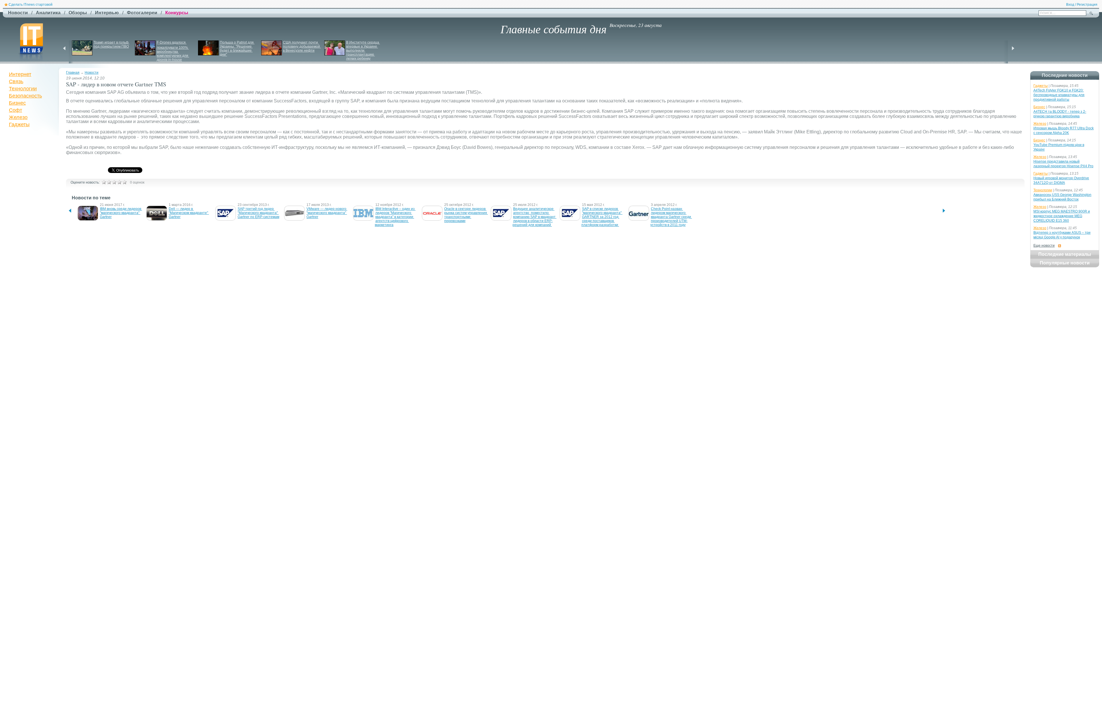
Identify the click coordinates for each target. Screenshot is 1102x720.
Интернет (20, 74)
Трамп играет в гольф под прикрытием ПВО (111, 44)
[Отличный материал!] (124, 182)
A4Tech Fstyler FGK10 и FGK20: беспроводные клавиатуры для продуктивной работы (1058, 95)
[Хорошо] (119, 182)
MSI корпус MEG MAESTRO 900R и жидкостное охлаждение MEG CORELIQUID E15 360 (1061, 216)
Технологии (23, 89)
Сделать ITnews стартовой (31, 5)
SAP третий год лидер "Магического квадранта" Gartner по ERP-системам (258, 213)
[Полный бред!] (103, 182)
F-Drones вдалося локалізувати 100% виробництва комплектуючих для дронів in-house (173, 51)
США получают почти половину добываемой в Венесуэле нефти (302, 46)
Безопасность (25, 96)
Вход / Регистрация (1081, 5)
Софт (15, 110)
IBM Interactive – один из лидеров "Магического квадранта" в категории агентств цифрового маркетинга (395, 217)
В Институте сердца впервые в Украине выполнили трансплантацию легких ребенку (363, 50)
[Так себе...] (114, 182)
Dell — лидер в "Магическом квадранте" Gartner (189, 213)
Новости (91, 73)
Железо (18, 117)
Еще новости (1044, 246)
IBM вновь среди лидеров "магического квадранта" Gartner (121, 213)
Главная (72, 73)
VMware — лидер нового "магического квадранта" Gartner (326, 213)
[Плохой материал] (109, 182)
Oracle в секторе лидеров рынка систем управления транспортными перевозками (466, 215)
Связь (16, 81)
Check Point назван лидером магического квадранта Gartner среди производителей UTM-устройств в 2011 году (671, 217)
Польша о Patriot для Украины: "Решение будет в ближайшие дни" (237, 48)
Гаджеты (19, 124)
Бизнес (17, 103)
